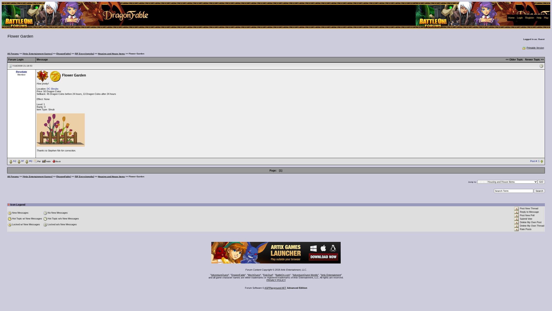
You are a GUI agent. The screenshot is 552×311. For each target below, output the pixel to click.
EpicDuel (268, 275)
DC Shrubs (52, 88)
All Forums (13, 53)
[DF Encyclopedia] (84, 53)
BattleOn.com (283, 275)
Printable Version (535, 47)
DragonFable (238, 275)
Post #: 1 (534, 161)
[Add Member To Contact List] (46, 161)
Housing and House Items (111, 53)
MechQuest (254, 275)
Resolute (21, 71)
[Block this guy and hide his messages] (56, 161)
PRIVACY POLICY (276, 280)
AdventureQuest (219, 275)
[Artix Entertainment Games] (37, 53)
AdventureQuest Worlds (305, 275)
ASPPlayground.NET (275, 288)
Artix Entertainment (331, 275)
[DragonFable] (63, 53)
